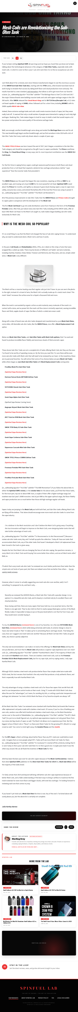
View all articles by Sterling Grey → (25, 847)
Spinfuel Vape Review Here (15, 372)
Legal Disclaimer (63, 998)
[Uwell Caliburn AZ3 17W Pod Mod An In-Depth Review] (20, 875)
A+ (21, 58)
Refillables (7, 22)
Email (71, 827)
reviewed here (15, 628)
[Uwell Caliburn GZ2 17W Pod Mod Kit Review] (58, 875)
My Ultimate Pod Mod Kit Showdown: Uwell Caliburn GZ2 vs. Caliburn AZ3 (20, 922)
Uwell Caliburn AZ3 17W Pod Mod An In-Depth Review (18, 890)
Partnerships (13, 998)
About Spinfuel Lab (28, 998)
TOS (53, 998)
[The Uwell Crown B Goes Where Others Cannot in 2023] (58, 906)
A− (13, 58)
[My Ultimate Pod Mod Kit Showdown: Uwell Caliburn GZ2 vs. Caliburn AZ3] (20, 906)
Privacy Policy (43, 998)
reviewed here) (28, 625)
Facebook (59, 827)
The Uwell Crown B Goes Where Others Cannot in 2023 (56, 921)
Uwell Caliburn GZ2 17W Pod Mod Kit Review (53, 890)
